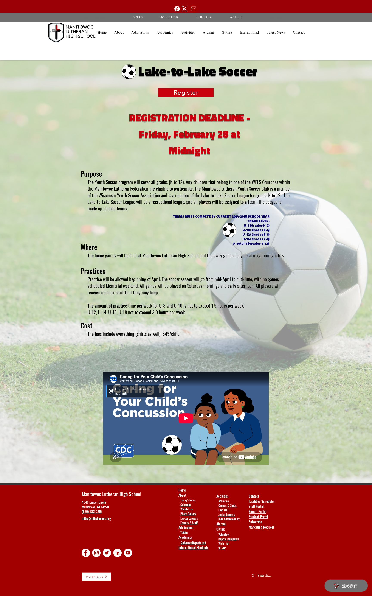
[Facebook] (177, 8)
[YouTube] (128, 553)
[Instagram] (96, 553)
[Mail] (193, 8)
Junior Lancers (226, 514)
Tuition (184, 532)
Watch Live (186, 509)
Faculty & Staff (189, 522)
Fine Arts (223, 510)
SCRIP (222, 548)
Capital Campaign (228, 539)
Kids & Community (229, 519)
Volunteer (224, 534)
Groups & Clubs (227, 505)
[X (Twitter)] (184, 8)
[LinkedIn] (117, 553)
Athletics (223, 501)
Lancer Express (189, 518)
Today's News (187, 500)
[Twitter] (107, 553)
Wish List (223, 543)
